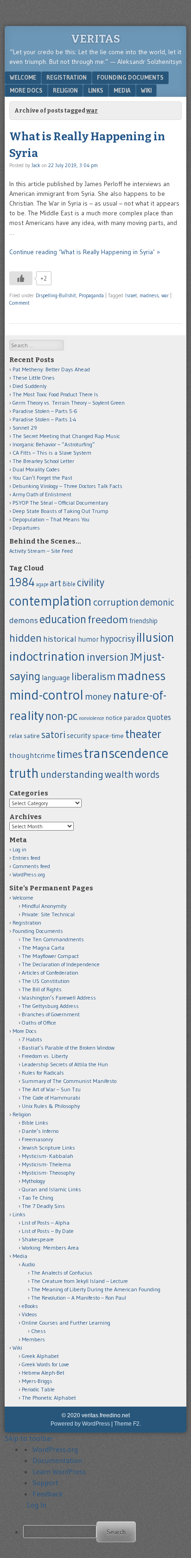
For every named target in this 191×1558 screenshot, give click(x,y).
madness (149, 295)
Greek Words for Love (45, 1364)
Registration (66, 77)
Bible (69, 584)
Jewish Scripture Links (48, 1147)
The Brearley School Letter (43, 460)
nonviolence (91, 718)
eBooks (30, 1305)
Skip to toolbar (29, 1438)
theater (143, 733)
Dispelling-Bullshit (56, 295)
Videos (29, 1314)
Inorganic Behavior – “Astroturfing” (54, 444)
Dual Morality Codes (36, 469)
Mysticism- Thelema (46, 1164)
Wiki (146, 90)
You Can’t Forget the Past (42, 477)
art (55, 582)
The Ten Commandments (53, 939)
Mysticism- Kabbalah (47, 1155)
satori (53, 734)
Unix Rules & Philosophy (51, 1105)
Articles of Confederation (50, 972)
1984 (22, 582)
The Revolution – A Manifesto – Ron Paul (78, 1297)
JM (136, 656)
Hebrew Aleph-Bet (43, 1372)
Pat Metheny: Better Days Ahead (51, 369)
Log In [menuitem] (36, 1504)
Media (122, 90)
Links (95, 90)
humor (88, 639)
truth (24, 773)
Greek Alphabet (40, 1355)
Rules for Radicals (43, 1072)
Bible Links (35, 1122)
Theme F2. (127, 1423)
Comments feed (31, 866)
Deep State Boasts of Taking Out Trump (60, 510)
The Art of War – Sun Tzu (51, 1089)
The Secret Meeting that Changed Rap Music (66, 435)
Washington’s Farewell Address (59, 997)
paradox (135, 718)
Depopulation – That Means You (51, 519)
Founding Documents (130, 77)
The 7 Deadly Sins (43, 1205)
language (56, 677)
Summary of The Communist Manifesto (69, 1080)
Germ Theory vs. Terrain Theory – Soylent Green (69, 402)
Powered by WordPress (80, 1423)
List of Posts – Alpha (46, 1222)
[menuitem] (104, 1532)
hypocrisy (117, 638)
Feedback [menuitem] (47, 1493)
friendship (143, 621)
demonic (157, 602)
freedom (108, 619)
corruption (116, 602)
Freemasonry (37, 1139)
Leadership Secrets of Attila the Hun (65, 1064)
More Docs (26, 90)
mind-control (46, 695)
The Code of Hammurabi (51, 1097)
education (62, 619)
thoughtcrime (32, 755)
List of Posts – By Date (48, 1230)
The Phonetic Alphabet (49, 1397)
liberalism (93, 676)
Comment (19, 303)
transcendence (126, 753)
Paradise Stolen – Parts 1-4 (44, 419)
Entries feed (26, 857)
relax (15, 736)
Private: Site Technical (48, 914)
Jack (36, 165)
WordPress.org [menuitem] (55, 1449)
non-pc (61, 716)
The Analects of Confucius (61, 1272)
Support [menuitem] (45, 1482)
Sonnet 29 (25, 427)
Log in (19, 849)
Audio (28, 1264)
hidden (25, 637)
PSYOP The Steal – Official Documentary (60, 502)
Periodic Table (38, 1389)
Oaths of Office (39, 1022)
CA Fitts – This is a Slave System (52, 452)
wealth (119, 774)
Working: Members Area (50, 1247)
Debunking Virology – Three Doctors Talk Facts (67, 485)
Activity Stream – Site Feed (41, 550)
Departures (26, 527)
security (79, 735)
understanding (71, 774)
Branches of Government (51, 1014)
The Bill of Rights (42, 989)
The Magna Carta (43, 947)
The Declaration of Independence (61, 964)
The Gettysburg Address (50, 1005)
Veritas (95, 38)
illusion (155, 637)
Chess (38, 1330)
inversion (107, 656)
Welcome (23, 77)
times (70, 754)
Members (33, 1339)
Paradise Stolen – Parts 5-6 (45, 410)
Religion (65, 90)
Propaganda (91, 295)
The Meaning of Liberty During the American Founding (95, 1289)
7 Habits (32, 1039)
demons (23, 620)
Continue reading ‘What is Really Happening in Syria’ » (84, 252)
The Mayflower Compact (50, 955)
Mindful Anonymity (44, 905)
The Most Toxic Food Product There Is (55, 394)
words (147, 774)
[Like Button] (20, 278)
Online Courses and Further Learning (66, 1322)
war (165, 295)
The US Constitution (46, 980)
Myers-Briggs (37, 1380)
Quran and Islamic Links (51, 1189)
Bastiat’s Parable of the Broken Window (68, 1047)
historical (59, 638)
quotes (159, 717)
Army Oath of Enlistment (42, 494)
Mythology (33, 1180)
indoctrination (47, 656)
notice (114, 718)
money (98, 696)
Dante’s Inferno (40, 1130)
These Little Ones (34, 377)
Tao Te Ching (37, 1197)
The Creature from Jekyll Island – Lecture (79, 1280)
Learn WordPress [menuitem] (59, 1471)
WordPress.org (29, 874)
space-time (108, 736)
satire (32, 736)
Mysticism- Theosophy (48, 1172)
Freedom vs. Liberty (45, 1055)
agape (42, 585)
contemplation (50, 601)
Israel (131, 295)
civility (90, 582)
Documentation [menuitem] (57, 1460)
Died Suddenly (29, 385)
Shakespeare (38, 1239)
